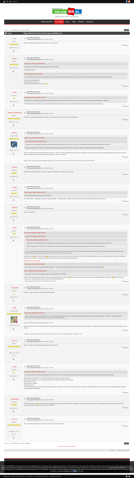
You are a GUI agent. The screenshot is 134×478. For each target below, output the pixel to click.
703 (13, 30)
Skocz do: (113, 450)
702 (11, 30)
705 (18, 30)
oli (15, 38)
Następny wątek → (71, 446)
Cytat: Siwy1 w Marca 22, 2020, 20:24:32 (34, 63)
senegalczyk (15, 399)
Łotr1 (15, 92)
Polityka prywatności (47, 21)
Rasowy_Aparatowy (14, 112)
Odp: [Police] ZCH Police (33, 37)
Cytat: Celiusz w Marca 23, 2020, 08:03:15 (34, 192)
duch (15, 228)
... (9, 30)
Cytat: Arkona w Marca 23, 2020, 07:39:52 (34, 232)
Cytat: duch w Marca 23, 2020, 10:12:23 (34, 313)
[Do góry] (127, 476)
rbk (49, 476)
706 (20, 30)
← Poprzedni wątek (62, 446)
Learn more (80, 471)
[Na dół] (129, 476)
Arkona (14, 133)
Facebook (127, 1)
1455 (23, 30)
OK (75, 471)
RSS (129, 1)
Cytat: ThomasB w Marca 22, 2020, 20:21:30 (35, 270)
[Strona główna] (4, 2)
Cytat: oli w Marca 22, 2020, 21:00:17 (33, 73)
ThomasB (15, 287)
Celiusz (14, 167)
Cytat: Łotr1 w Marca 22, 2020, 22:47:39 (34, 137)
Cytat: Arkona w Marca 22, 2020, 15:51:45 (34, 97)
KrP (15, 308)
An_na (15, 340)
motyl (15, 187)
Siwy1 (15, 58)
